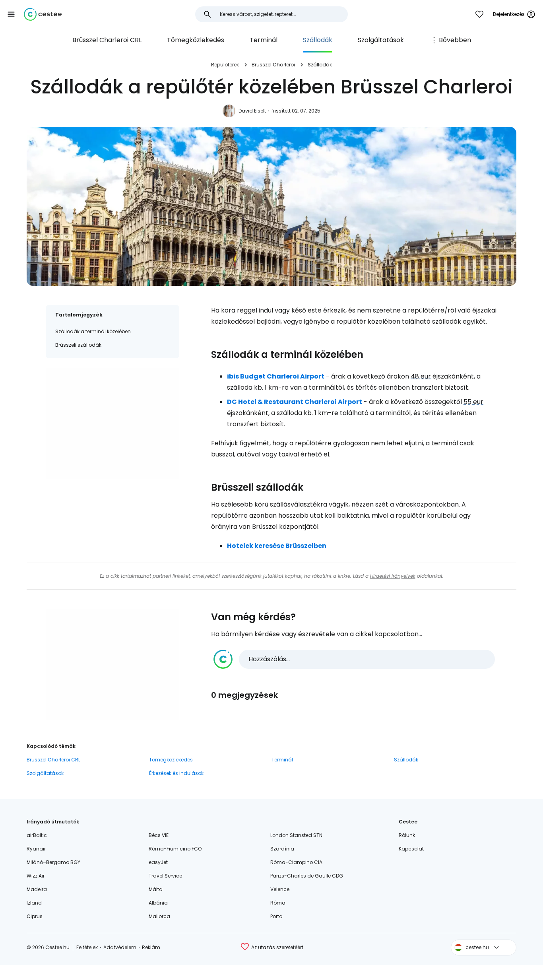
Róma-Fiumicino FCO (175, 848)
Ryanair (36, 848)
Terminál (263, 40)
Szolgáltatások (381, 40)
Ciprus (35, 916)
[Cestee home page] (43, 14)
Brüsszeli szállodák (78, 345)
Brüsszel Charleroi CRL (107, 40)
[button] (11, 14)
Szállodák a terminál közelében (93, 331)
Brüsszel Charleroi (273, 64)
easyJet (158, 862)
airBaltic (37, 835)
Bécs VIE (159, 835)
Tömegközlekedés (195, 40)
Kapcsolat (411, 848)
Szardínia (282, 848)
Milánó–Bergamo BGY (53, 862)
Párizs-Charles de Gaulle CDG (306, 875)
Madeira (37, 889)
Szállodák (317, 40)
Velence (279, 889)
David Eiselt (252, 110)
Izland (34, 902)
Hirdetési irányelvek (392, 576)
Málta (156, 889)
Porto (276, 916)
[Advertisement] (112, 423)
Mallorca (159, 916)
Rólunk (407, 835)
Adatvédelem (119, 947)
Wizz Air (36, 875)
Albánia (158, 902)
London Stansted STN (296, 835)
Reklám (151, 947)
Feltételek (87, 947)
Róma (277, 902)
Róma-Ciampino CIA (296, 862)
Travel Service (165, 875)
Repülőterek (225, 64)
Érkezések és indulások (176, 773)
